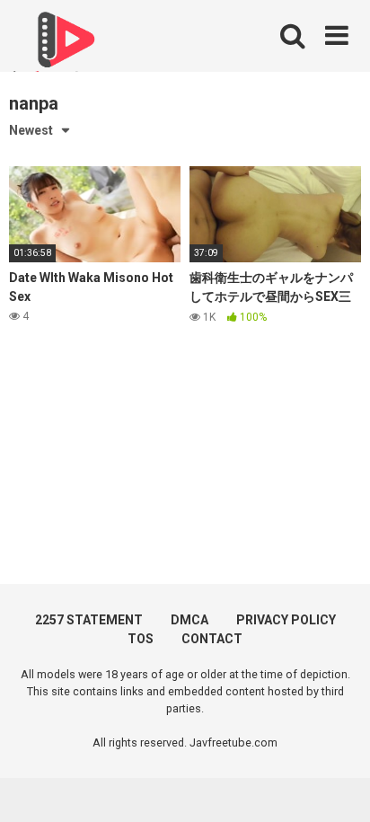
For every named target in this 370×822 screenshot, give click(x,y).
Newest (31, 130)
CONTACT (211, 639)
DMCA (189, 620)
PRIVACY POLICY (286, 620)
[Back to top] (337, 785)
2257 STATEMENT (89, 620)
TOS (141, 639)
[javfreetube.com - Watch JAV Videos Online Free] (63, 46)
